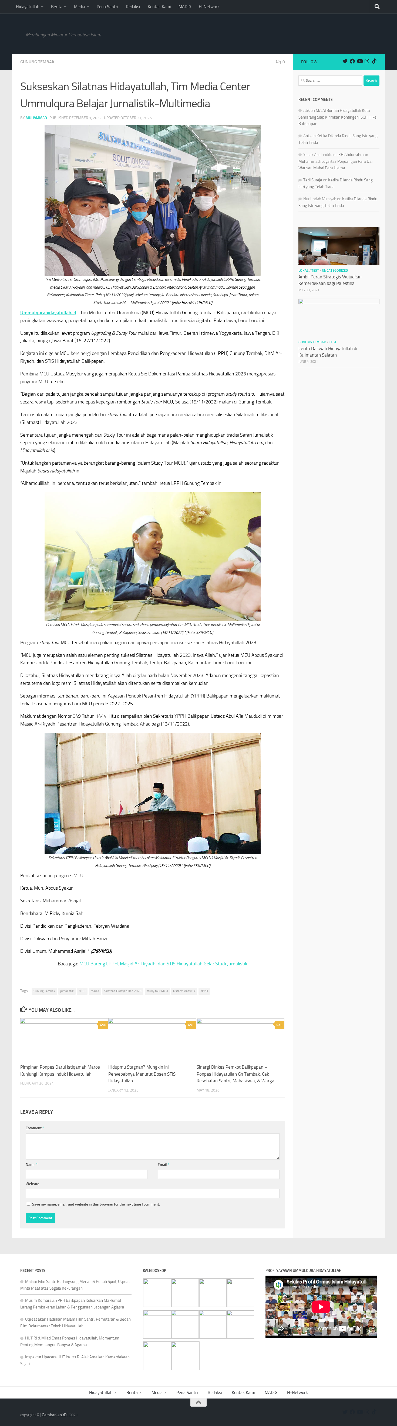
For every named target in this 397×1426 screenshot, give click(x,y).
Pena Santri (107, 6)
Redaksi (133, 6)
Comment (35, 1128)
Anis (307, 135)
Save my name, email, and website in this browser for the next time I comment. (96, 1204)
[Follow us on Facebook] (352, 61)
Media (79, 6)
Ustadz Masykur (184, 991)
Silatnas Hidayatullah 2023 (123, 991)
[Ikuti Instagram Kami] (366, 61)
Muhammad (36, 118)
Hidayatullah (27, 6)
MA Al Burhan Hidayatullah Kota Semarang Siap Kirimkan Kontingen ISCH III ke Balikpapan (337, 117)
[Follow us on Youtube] (359, 61)
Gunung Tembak (37, 61)
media (95, 991)
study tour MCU (157, 991)
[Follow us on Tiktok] (374, 61)
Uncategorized (335, 270)
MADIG (185, 6)
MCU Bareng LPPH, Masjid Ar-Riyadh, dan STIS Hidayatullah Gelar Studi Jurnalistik (163, 964)
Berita (56, 6)
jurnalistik (67, 991)
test (315, 270)
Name (32, 1164)
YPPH (204, 991)
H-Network (209, 6)
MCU (82, 991)
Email (163, 1164)
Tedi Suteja (312, 180)
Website (32, 1184)
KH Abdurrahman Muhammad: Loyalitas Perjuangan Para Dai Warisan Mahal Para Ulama (335, 161)
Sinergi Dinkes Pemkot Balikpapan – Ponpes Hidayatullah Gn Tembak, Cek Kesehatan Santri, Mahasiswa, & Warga (235, 1073)
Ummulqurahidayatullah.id (48, 313)
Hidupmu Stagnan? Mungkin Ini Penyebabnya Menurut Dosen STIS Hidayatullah (142, 1073)
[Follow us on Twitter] (345, 61)
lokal (303, 270)
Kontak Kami (159, 6)
